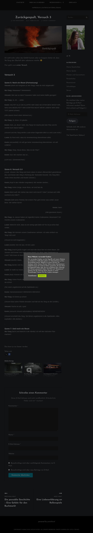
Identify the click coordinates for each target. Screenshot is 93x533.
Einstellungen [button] (32, 275)
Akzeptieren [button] (42, 275)
